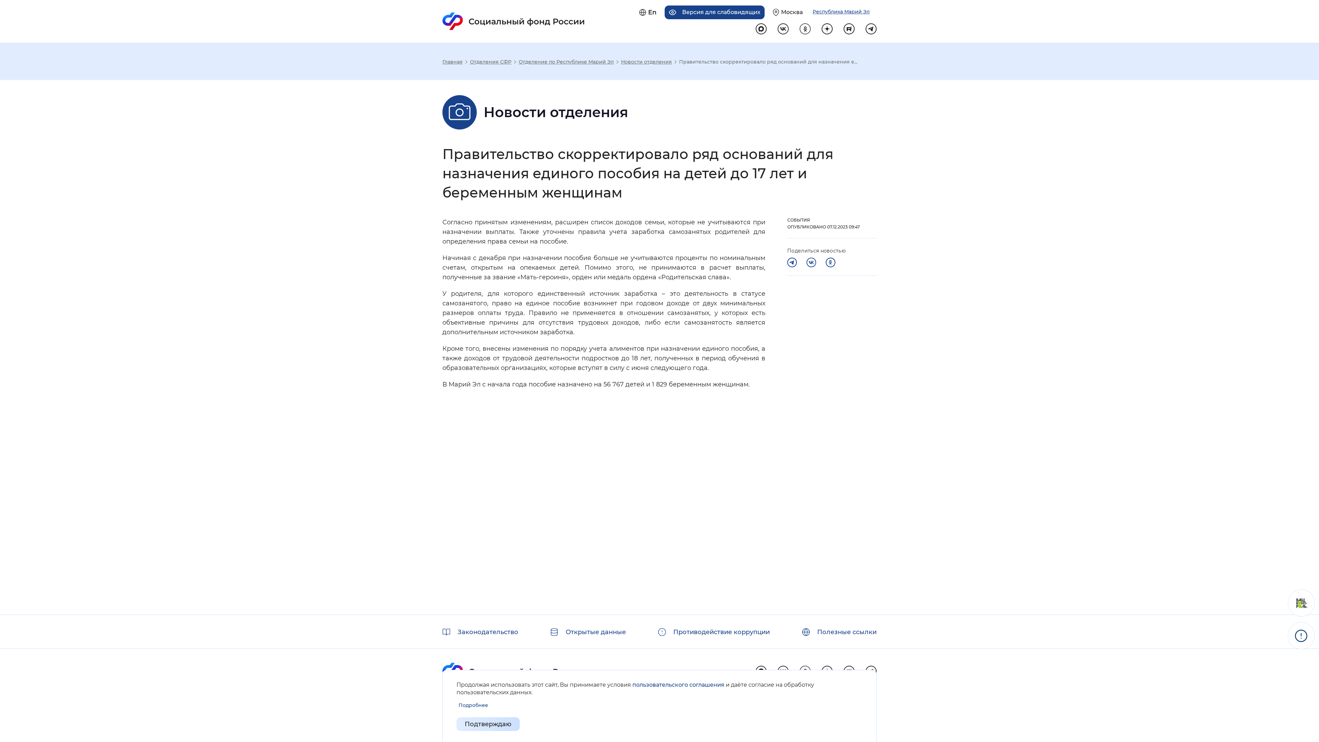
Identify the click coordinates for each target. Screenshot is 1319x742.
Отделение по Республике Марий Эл (566, 62)
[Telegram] (792, 262)
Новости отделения (646, 62)
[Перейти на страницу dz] (827, 28)
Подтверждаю (488, 724)
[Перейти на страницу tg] (871, 28)
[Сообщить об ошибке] (1301, 635)
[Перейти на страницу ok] (805, 28)
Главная (452, 62)
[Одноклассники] (830, 262)
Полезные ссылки (847, 632)
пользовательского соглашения (678, 685)
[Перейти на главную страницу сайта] (513, 21)
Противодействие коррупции (721, 632)
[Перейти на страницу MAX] (761, 28)
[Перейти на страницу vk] (783, 28)
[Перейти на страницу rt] (849, 28)
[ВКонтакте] (811, 262)
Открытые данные (596, 632)
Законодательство (488, 632)
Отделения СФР (490, 62)
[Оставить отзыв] (1301, 603)
